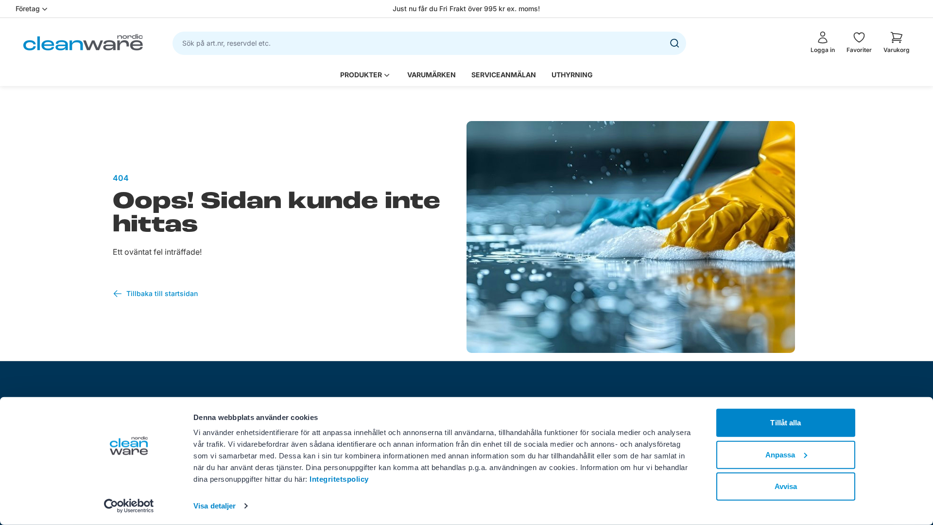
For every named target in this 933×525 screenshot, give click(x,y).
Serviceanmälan (503, 74)
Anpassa (780, 454)
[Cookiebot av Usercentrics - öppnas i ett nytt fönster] (129, 506)
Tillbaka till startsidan (162, 293)
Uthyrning (572, 74)
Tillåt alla (785, 423)
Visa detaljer (214, 506)
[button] (896, 42)
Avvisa (786, 486)
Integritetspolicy (339, 479)
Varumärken (431, 74)
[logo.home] (83, 42)
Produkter (361, 74)
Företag (28, 8)
